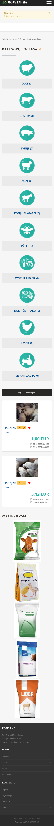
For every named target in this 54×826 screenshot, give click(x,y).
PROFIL (5, 807)
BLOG (4, 768)
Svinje (27, 148)
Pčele (27, 246)
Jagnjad (10, 428)
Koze (27, 181)
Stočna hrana (27, 278)
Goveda (27, 116)
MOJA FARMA (7, 774)
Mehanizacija (27, 375)
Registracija (7, 795)
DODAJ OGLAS (8, 801)
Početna (5, 756)
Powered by (20, 822)
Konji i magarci (27, 213)
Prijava (5, 789)
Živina (27, 343)
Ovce (27, 83)
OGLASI (5, 762)
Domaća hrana (27, 311)
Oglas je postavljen (26, 392)
